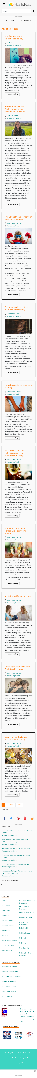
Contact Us (21, 1053)
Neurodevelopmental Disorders (27, 902)
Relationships (24, 928)
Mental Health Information (11, 976)
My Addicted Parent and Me (18, 596)
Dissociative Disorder (9, 940)
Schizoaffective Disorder (25, 954)
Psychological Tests (9, 991)
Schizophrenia (24, 933)
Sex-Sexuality (24, 948)
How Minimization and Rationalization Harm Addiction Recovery (15, 453)
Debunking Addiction (14, 45)
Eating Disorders (8, 945)
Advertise (28, 1053)
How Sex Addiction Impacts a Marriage (18, 386)
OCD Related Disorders (24, 907)
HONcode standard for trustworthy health (27, 1013)
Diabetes (5, 935)
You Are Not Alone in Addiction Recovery (14, 37)
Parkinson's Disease (26, 912)
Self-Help (23, 938)
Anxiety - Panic (7, 920)
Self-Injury (23, 943)
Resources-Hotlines (9, 981)
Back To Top (5, 885)
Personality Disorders (27, 917)
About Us (14, 1053)
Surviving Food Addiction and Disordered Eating (16, 738)
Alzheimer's (6, 915)
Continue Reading (12, 94)
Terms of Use (9, 1058)
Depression (6, 930)
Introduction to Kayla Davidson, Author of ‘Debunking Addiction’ (15, 109)
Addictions (6, 910)
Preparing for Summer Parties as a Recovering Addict (15, 531)
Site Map (8, 1053)
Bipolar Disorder (8, 925)
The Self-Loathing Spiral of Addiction (16, 864)
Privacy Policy (19, 1058)
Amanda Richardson (13, 223)
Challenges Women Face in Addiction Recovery (17, 667)
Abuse (4, 901)
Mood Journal (7, 996)
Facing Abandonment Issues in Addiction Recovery (18, 308)
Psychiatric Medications (10, 971)
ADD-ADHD (6, 905)
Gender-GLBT (7, 950)
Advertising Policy (18, 1063)
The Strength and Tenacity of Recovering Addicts (18, 218)
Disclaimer (28, 1058)
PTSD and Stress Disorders (25, 923)
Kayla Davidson (12, 43)
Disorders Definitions (9, 966)
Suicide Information (9, 986)
